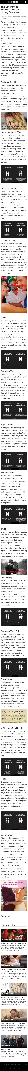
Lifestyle (3, 16)
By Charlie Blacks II (13, 16)
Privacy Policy (6, 1064)
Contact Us (18, 1064)
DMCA (12, 1064)
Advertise (24, 1064)
